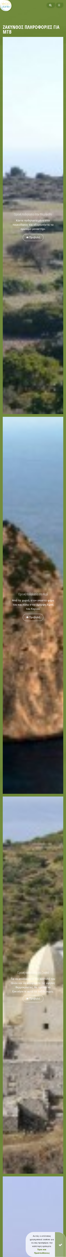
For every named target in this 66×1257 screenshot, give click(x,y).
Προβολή (34, 237)
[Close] (60, 1244)
